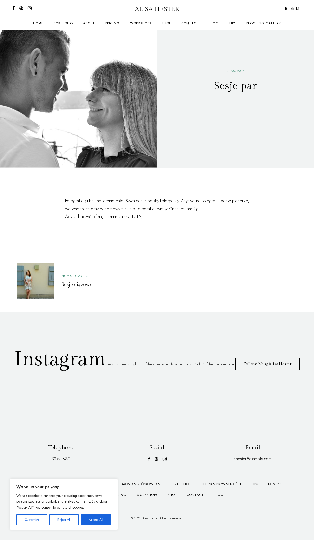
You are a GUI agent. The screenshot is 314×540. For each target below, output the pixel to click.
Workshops (141, 23)
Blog (214, 23)
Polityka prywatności (220, 484)
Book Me (293, 8)
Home (38, 23)
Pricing (112, 23)
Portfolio (179, 484)
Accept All (96, 519)
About (89, 23)
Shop (166, 23)
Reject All (64, 519)
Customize (32, 519)
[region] (64, 504)
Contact (195, 494)
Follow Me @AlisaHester (267, 364)
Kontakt (276, 484)
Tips (232, 23)
